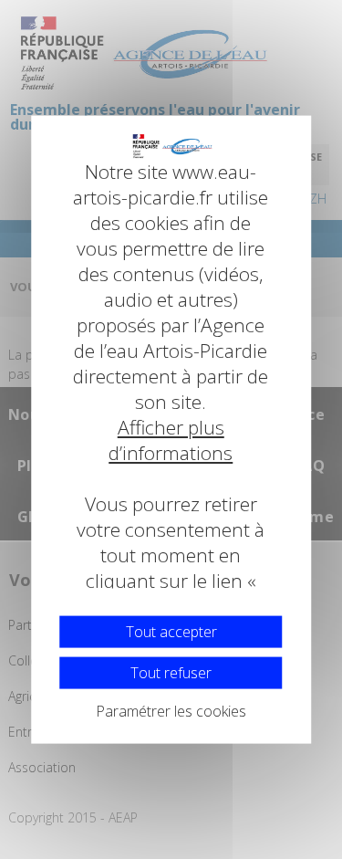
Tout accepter (171, 631)
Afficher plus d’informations (171, 440)
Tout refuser (171, 672)
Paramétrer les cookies (171, 710)
